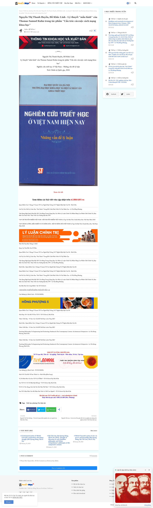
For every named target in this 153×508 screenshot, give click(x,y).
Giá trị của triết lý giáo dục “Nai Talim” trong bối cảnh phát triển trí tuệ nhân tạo (44, 256)
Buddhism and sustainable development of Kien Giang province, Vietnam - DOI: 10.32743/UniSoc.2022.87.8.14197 (121, 23)
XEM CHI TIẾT (17, 497)
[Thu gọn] (145, 470)
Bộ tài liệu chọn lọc (79, 484)
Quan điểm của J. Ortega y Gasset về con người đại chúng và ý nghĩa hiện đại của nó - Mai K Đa (47, 205)
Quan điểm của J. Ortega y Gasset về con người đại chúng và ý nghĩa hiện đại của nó (44, 310)
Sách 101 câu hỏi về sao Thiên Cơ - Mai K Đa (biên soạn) (36, 374)
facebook (113, 94)
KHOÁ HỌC (87, 3)
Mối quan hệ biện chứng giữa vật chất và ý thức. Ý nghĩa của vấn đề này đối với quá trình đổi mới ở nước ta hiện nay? (121, 54)
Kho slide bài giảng (79, 490)
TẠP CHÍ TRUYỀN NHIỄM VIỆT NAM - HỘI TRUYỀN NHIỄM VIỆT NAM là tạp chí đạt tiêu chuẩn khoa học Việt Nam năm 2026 (57, 219)
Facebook (32, 409)
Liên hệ (113, 487)
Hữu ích (77, 3)
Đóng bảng (147, 505)
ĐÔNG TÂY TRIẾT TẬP (55, 3)
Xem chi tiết (58, 192)
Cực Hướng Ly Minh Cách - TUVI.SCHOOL (31, 294)
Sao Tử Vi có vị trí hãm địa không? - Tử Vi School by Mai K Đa (37, 383)
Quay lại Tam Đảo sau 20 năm (28, 248)
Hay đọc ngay (68, 3)
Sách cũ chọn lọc (78, 487)
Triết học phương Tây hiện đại (32, 11)
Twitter (42, 409)
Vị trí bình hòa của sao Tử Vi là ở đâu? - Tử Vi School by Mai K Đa (39, 378)
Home (33, 3)
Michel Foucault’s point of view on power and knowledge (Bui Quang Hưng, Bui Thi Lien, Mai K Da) (86, 437)
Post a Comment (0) (58, 468)
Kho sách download (79, 493)
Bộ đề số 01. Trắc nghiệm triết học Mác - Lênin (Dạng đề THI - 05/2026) (120, 81)
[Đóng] (149, 470)
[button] (135, 3)
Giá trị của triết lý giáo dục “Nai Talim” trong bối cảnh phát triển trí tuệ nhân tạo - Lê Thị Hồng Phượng (50, 209)
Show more (94, 430)
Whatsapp (52, 409)
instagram (114, 496)
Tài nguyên (40, 3)
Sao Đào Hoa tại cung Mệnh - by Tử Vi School (32, 286)
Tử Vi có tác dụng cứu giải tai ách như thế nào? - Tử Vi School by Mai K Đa (42, 387)
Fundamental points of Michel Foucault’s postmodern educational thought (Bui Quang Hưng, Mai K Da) (33, 438)
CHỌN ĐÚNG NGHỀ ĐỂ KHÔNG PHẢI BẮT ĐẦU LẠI (34, 290)
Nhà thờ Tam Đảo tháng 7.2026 (28, 244)
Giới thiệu (114, 484)
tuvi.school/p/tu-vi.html (69, 395)
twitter (128, 94)
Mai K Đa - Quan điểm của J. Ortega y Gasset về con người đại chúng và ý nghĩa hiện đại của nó (47, 267)
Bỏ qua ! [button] (8, 502)
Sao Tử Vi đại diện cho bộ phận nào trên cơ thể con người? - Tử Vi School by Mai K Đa (45, 391)
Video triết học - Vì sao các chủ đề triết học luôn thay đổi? (37, 319)
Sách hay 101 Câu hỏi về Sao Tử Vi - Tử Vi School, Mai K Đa (36, 314)
